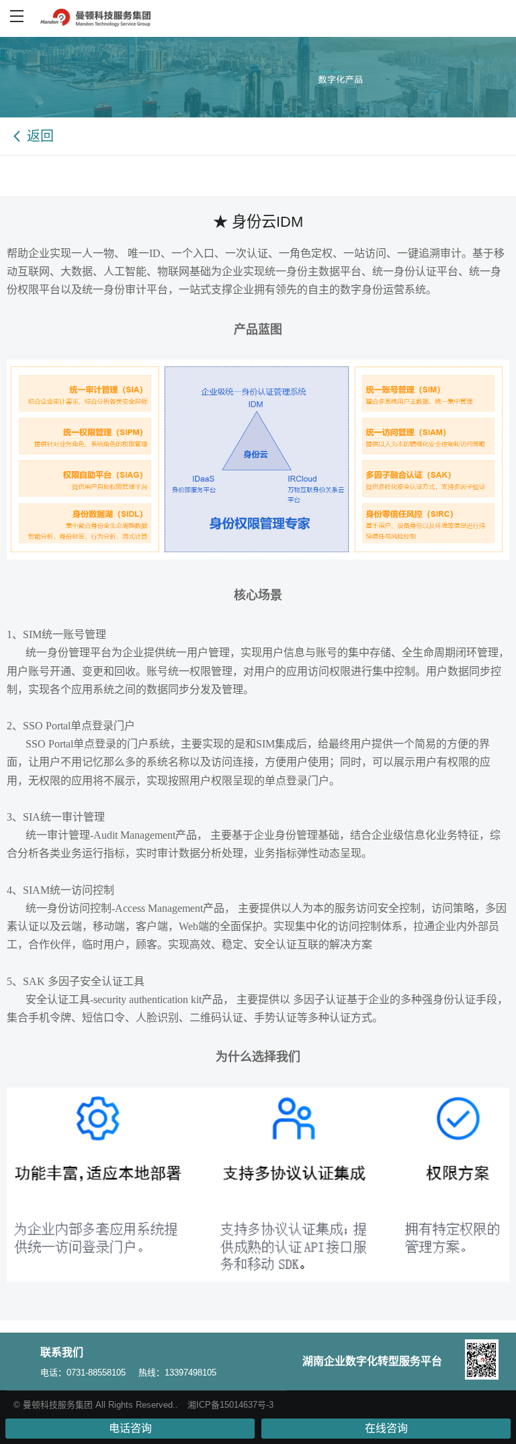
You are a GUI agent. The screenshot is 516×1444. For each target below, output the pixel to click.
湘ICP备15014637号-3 (230, 1405)
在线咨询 (386, 1428)
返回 (40, 136)
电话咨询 (130, 1428)
